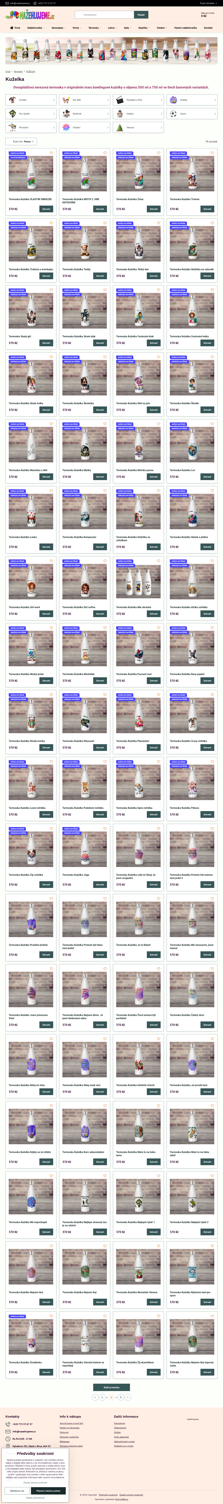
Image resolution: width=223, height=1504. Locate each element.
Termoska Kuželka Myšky (76, 470)
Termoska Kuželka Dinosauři (78, 741)
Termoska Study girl (20, 336)
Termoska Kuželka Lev (182, 470)
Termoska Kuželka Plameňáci (132, 741)
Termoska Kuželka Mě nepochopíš (28, 1222)
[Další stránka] (128, 1397)
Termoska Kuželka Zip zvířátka (26, 874)
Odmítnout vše (17, 1490)
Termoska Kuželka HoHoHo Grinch (135, 1085)
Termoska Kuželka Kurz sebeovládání (83, 1152)
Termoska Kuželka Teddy (76, 269)
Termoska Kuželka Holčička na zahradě (192, 269)
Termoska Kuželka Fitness (184, 808)
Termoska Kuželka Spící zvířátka (134, 808)
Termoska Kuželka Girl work (24, 607)
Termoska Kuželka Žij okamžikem (135, 1362)
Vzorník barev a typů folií (71, 1423)
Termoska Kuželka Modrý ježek (26, 674)
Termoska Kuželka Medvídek (78, 674)
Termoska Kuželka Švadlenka (25, 1362)
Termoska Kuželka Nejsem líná (26, 1292)
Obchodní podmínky (69, 1437)
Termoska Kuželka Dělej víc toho (27, 1085)
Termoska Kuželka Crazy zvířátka (188, 741)
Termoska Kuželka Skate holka (26, 403)
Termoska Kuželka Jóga (75, 874)
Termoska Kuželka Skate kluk (78, 336)
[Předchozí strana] (95, 1397)
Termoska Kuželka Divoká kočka (27, 741)
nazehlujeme (193, 1419)
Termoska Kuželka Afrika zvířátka (189, 607)
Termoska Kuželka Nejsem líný (79, 1292)
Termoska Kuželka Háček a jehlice (189, 537)
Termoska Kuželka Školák (184, 403)
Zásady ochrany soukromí (131, 1494)
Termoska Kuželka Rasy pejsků (187, 674)
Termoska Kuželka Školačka (78, 403)
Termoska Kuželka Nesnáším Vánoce (136, 1292)
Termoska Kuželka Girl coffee (78, 607)
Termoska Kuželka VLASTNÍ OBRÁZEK (30, 199)
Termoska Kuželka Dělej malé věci (81, 1085)
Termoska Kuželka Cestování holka (189, 336)
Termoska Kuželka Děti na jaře (133, 403)
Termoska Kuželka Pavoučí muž (134, 674)
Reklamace (64, 1441)
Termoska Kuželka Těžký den (132, 269)
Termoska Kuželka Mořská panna (134, 470)
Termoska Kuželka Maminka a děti (28, 470)
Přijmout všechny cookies (48, 1490)
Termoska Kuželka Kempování (79, 537)
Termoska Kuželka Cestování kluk (135, 336)
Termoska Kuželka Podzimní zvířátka (82, 808)
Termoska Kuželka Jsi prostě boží (188, 1085)
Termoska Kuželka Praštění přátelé (28, 945)
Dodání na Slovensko (70, 1427)
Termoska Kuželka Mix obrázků (133, 607)
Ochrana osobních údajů (71, 1446)
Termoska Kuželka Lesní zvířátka (27, 808)
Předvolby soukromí (108, 1494)
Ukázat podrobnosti (35, 1497)
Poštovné (64, 1432)
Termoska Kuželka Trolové (184, 199)
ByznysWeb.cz (121, 1499)
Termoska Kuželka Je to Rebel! (133, 945)
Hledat (141, 14)
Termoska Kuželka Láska (23, 537)
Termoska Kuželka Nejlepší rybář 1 (135, 1222)
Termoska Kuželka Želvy (129, 199)
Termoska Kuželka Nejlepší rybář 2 (189, 1222)
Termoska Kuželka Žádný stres (187, 1015)
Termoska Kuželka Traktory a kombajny (31, 269)
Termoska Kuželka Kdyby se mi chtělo (30, 1152)
